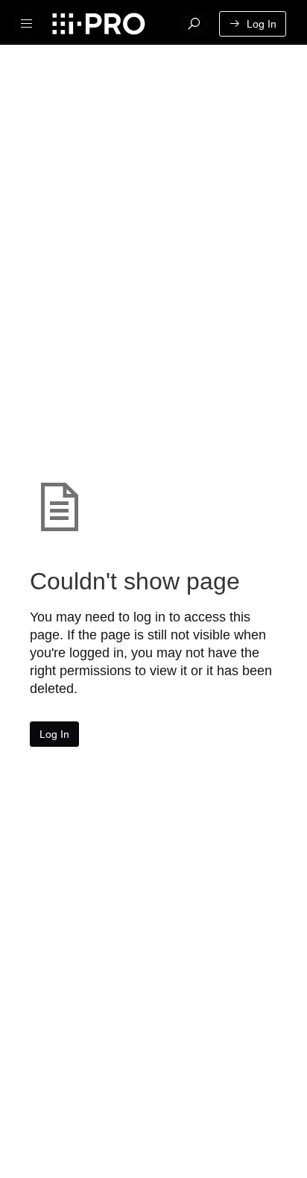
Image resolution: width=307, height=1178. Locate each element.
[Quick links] (107, 24)
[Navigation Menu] (27, 24)
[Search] (194, 24)
